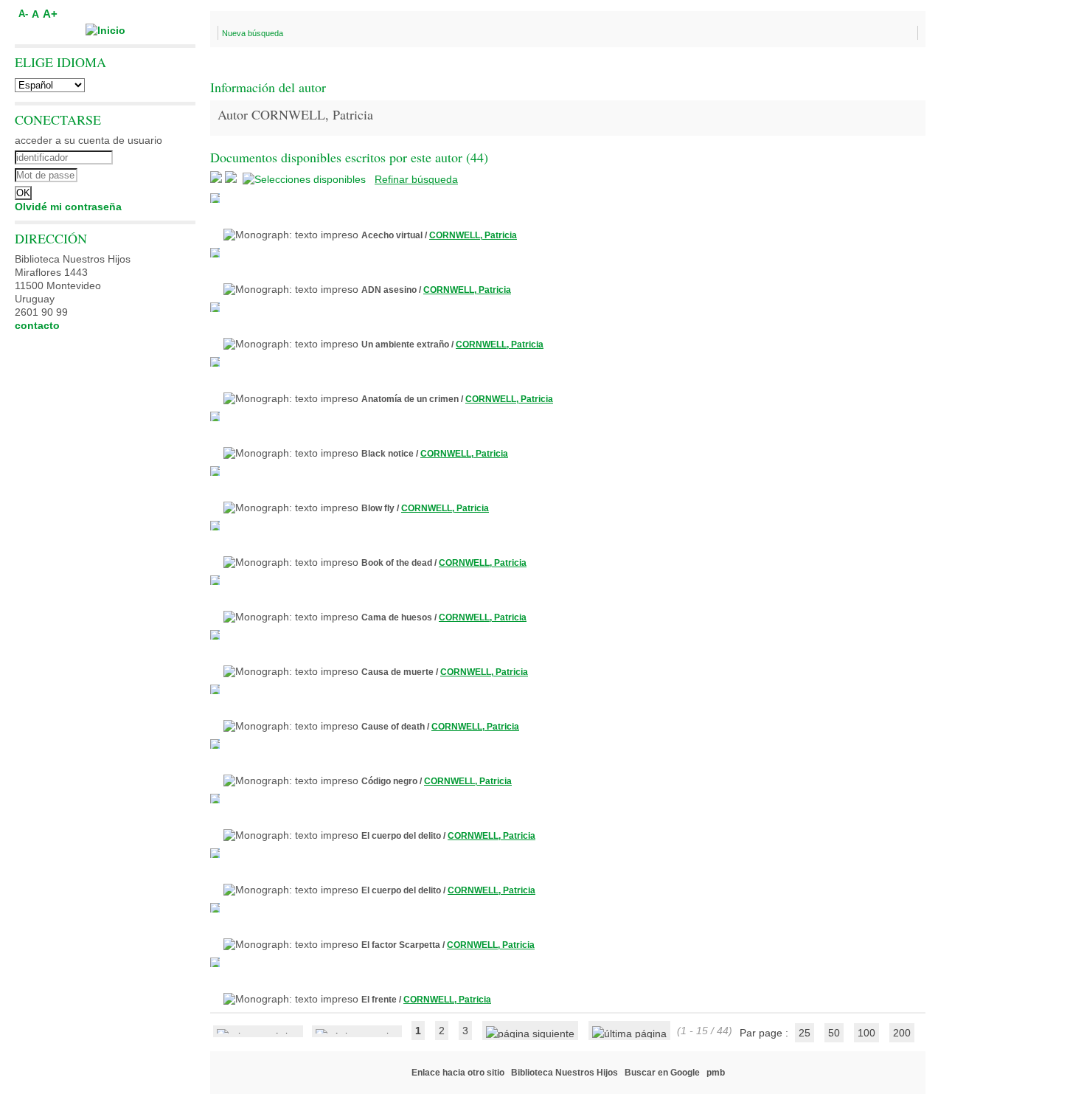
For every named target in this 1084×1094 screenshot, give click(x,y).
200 (902, 1033)
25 (804, 1033)
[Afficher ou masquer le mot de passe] (146, 173)
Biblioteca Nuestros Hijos (564, 1072)
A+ (50, 13)
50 (834, 1033)
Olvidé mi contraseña (68, 206)
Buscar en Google (662, 1072)
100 (866, 1033)
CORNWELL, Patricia (473, 235)
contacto (37, 325)
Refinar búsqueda (416, 179)
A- (23, 14)
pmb (715, 1072)
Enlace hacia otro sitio (457, 1072)
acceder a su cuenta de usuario (88, 140)
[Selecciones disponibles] (306, 179)
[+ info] (215, 198)
